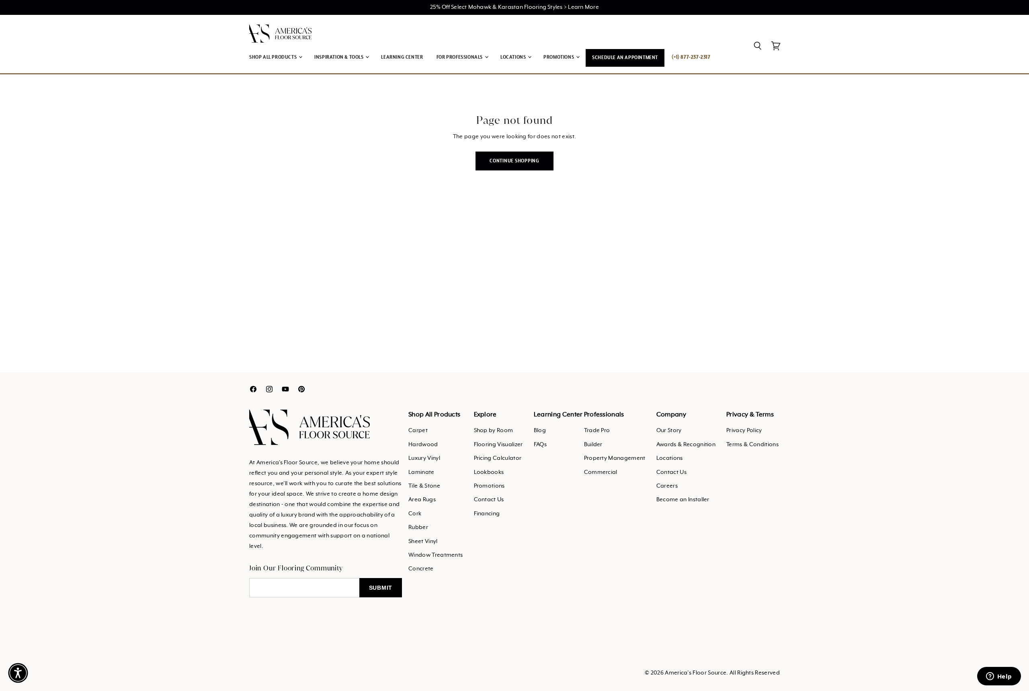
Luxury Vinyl (424, 458)
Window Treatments (435, 555)
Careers (667, 486)
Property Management (615, 458)
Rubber (418, 527)
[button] (18, 673)
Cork (414, 514)
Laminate (421, 472)
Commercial (600, 472)
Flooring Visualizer (498, 444)
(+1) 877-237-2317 (691, 57)
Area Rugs (422, 499)
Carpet (418, 430)
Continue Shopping (514, 161)
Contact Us (489, 499)
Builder (593, 444)
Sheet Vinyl (423, 541)
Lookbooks (489, 472)
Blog (540, 430)
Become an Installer (682, 499)
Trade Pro (597, 430)
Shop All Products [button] (273, 57)
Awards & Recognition (685, 444)
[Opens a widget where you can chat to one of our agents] (999, 677)
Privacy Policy (744, 430)
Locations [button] (513, 57)
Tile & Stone (424, 486)
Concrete (421, 569)
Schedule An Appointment (625, 58)
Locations (669, 458)
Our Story (669, 430)
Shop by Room (493, 430)
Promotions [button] (559, 57)
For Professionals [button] (460, 57)
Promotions (489, 486)
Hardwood (423, 444)
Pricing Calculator (498, 458)
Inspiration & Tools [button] (339, 57)
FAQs (540, 444)
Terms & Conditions (752, 444)
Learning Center (402, 57)
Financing (487, 514)
